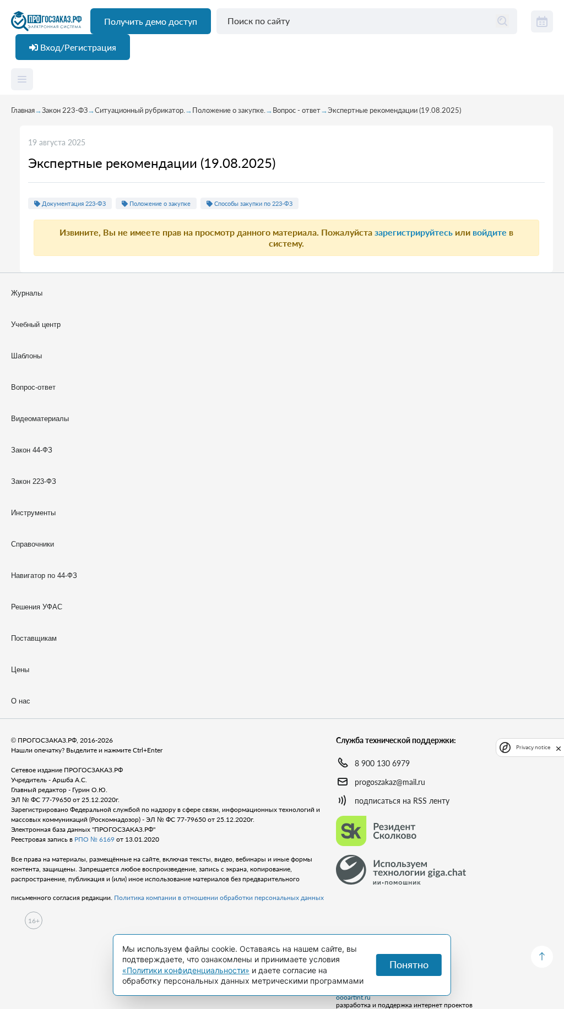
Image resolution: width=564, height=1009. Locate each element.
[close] (558, 747)
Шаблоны (26, 356)
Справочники (32, 544)
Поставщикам (34, 638)
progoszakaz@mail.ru (390, 782)
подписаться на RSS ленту (402, 800)
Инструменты (33, 513)
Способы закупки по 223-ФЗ (252, 203)
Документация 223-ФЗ (73, 203)
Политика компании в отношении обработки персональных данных (219, 897)
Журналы (26, 293)
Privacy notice (533, 747)
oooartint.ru (353, 997)
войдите (490, 232)
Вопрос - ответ (297, 110)
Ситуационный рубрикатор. (140, 110)
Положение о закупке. (228, 110)
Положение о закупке (159, 203)
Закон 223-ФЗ (65, 110)
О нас (20, 701)
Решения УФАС (36, 607)
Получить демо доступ (150, 21)
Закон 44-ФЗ (31, 450)
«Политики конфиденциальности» (186, 970)
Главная (23, 110)
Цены (20, 670)
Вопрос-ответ (33, 387)
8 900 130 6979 (382, 763)
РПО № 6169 (94, 839)
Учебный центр (36, 324)
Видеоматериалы (40, 418)
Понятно (409, 964)
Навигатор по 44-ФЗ (44, 575)
